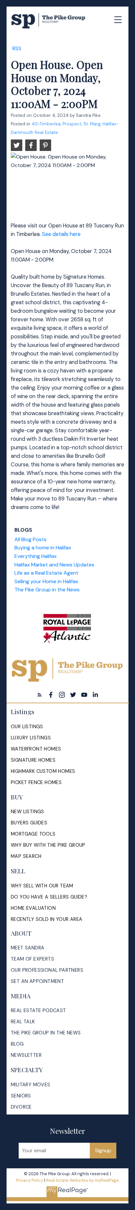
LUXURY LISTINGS (31, 738)
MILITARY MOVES (30, 1085)
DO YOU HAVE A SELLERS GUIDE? (49, 897)
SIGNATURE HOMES (33, 760)
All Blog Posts (30, 539)
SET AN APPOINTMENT (37, 981)
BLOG (17, 1044)
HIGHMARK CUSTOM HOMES (43, 771)
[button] (40, 695)
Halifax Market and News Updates (54, 564)
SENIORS (21, 1096)
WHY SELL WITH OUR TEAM (42, 886)
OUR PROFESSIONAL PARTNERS (47, 970)
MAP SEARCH (26, 856)
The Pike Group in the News (47, 589)
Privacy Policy (29, 1180)
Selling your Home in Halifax (46, 581)
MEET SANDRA (27, 948)
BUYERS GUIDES (29, 823)
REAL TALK (23, 1022)
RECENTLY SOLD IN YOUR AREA (46, 919)
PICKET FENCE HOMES (36, 782)
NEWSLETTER (26, 1055)
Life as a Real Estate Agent (46, 572)
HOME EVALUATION (33, 908)
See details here (61, 234)
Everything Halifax (35, 556)
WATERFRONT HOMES (36, 749)
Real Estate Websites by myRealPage (82, 1180)
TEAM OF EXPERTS (32, 959)
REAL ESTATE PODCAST (38, 1010)
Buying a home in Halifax (42, 547)
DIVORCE (21, 1107)
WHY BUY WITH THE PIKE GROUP (48, 845)
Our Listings (27, 727)
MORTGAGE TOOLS (33, 834)
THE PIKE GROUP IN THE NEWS (46, 1033)
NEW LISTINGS (27, 812)
